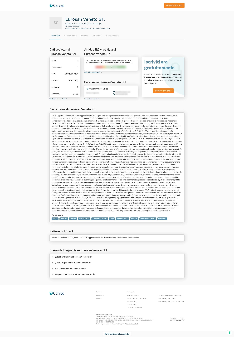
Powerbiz (99, 298)
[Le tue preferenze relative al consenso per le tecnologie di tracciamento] (229, 332)
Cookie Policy (131, 301)
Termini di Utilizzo (133, 295)
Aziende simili (70, 36)
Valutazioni (97, 36)
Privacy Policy (131, 304)
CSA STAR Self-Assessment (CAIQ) (170, 295)
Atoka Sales (100, 295)
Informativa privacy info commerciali (171, 301)
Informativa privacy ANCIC (167, 298)
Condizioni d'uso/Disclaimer (136, 298)
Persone (84, 36)
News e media (112, 36)
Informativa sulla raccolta (117, 334)
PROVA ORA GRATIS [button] (174, 5)
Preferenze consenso (134, 307)
